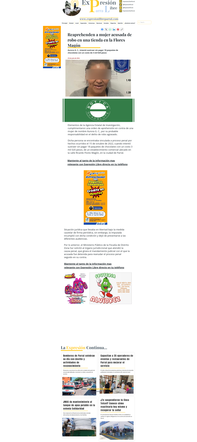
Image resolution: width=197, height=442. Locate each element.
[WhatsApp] (110, 29)
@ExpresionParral (128, 4)
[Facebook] (102, 29)
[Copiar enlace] (122, 29)
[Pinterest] (118, 29)
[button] (83, 23)
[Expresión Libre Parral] (120, 1)
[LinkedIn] (114, 29)
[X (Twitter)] (106, 29)
